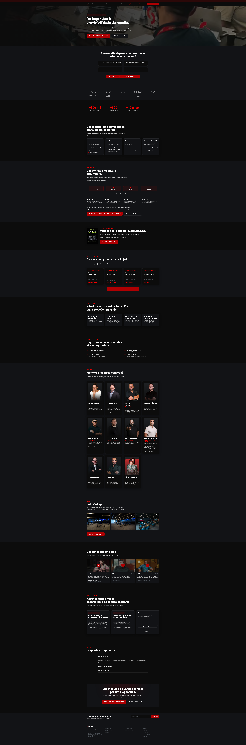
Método (112, 4)
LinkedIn (147, 742)
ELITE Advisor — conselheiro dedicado (132, 151)
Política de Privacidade (148, 719)
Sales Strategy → (91, 281)
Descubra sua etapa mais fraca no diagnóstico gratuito (105, 213)
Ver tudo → (147, 631)
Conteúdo (118, 4)
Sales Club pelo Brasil (93, 152)
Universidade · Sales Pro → (130, 281)
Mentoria (145, 736)
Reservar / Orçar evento (95, 534)
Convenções (145, 732)
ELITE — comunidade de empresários (131, 148)
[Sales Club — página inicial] (91, 4)
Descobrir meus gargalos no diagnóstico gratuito (123, 76)
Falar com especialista (153, 3)
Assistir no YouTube (148, 629)
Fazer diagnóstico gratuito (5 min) (98, 35)
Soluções (106, 4)
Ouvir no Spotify (148, 626)
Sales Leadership (108, 730)
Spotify (158, 742)
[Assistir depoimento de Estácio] (98, 565)
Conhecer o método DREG (133, 213)
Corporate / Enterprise (112, 151)
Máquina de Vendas (112, 147)
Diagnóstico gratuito (134, 4)
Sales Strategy (108, 728)
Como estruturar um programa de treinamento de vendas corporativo (98, 617)
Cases (122, 4)
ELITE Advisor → (147, 282)
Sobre (127, 4)
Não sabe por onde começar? (123, 0)
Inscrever (155, 716)
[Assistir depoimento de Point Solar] (123, 565)
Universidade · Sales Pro (94, 150)
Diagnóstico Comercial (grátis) (114, 149)
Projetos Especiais (146, 734)
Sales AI (107, 732)
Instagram (143, 742)
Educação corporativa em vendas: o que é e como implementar (122, 617)
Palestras (145, 730)
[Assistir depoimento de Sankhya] (147, 565)
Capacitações (145, 728)
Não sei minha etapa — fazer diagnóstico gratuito (123, 289)
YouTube (153, 742)
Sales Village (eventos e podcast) (151, 148)
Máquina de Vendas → (92, 282)
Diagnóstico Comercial (128, 730)
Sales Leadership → (129, 282)
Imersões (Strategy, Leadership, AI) (95, 148)
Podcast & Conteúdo (149, 150)
